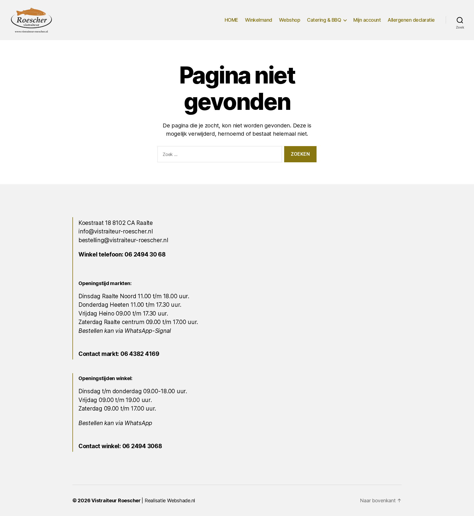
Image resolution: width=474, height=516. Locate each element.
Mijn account (367, 20)
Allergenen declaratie (411, 20)
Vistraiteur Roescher (116, 500)
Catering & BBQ (324, 20)
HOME (231, 20)
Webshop (289, 20)
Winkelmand (258, 20)
